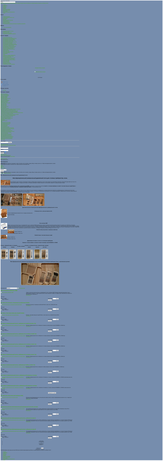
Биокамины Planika (4, 96)
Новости (4, 6)
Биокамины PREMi (4, 97)
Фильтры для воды (4, 120)
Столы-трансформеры (5, 94)
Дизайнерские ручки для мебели (6, 138)
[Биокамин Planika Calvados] (40, 71)
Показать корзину (4, 158)
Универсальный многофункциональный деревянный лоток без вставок (19, 406)
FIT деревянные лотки (5, 108)
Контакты (4, 7)
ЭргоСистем (3, 167)
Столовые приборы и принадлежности (8, 115)
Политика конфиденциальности (9, 458)
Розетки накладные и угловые (6, 132)
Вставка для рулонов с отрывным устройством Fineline (15, 302)
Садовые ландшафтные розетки (6, 137)
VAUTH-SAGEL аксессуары (5, 102)
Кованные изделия (4, 101)
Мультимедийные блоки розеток (6, 135)
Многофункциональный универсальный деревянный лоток (12, 112)
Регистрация (12, 156)
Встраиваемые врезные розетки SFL (7, 127)
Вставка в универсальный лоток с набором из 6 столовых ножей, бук (18, 333)
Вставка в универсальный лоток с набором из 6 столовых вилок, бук (18, 354)
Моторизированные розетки (6, 134)
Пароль (2, 149)
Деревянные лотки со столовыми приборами (9, 111)
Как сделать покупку (6, 9)
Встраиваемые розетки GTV (6, 129)
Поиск (4, 12)
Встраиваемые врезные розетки (6, 130)
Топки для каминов (4, 99)
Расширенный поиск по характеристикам (8, 145)
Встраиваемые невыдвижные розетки (7, 131)
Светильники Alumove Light (5, 123)
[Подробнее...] (28, 295)
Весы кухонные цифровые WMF (9, 290)
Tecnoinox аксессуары (4, 106)
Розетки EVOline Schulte (5, 126)
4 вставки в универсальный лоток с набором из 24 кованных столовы (19, 375)
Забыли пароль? (4, 154)
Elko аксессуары (3, 107)
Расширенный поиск (4, 144)
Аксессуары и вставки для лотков (7, 113)
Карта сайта (5, 11)
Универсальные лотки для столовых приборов (9, 110)
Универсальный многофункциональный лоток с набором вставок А (18, 418)
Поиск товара (3, 141)
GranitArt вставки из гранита (6, 118)
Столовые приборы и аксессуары (7, 117)
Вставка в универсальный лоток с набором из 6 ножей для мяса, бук (18, 323)
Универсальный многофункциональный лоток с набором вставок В (18, 429)
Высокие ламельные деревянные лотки (8, 109)
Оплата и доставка (6, 10)
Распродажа (3, 139)
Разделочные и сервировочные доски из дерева (10, 114)
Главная (4, 4)
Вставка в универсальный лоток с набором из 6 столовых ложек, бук (18, 344)
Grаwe (2, 165)
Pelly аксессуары (4, 105)
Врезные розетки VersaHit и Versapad (7, 128)
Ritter (1, 121)
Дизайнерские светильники (5, 122)
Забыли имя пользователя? (6, 155)
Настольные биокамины (5, 100)
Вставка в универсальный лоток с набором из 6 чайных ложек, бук (18, 364)
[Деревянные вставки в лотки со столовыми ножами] (29, 254)
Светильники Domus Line (5, 124)
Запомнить (3, 151)
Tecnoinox (2, 166)
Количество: (50, 298)
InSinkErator (3, 119)
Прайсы (4, 8)
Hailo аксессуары (4, 104)
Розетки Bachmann (4, 125)
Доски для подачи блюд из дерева (7, 116)
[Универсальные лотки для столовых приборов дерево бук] (34, 205)
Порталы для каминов (5, 95)
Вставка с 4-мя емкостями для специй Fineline (12, 313)
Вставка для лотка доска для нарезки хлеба (12, 395)
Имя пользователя (4, 147)
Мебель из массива (4, 93)
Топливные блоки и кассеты (6, 98)
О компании (5, 5)
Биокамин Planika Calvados (40, 67)
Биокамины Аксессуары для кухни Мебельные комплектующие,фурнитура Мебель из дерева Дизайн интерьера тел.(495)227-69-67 (24, 3)
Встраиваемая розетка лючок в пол (7, 136)
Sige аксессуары (3, 103)
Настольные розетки (4, 133)
